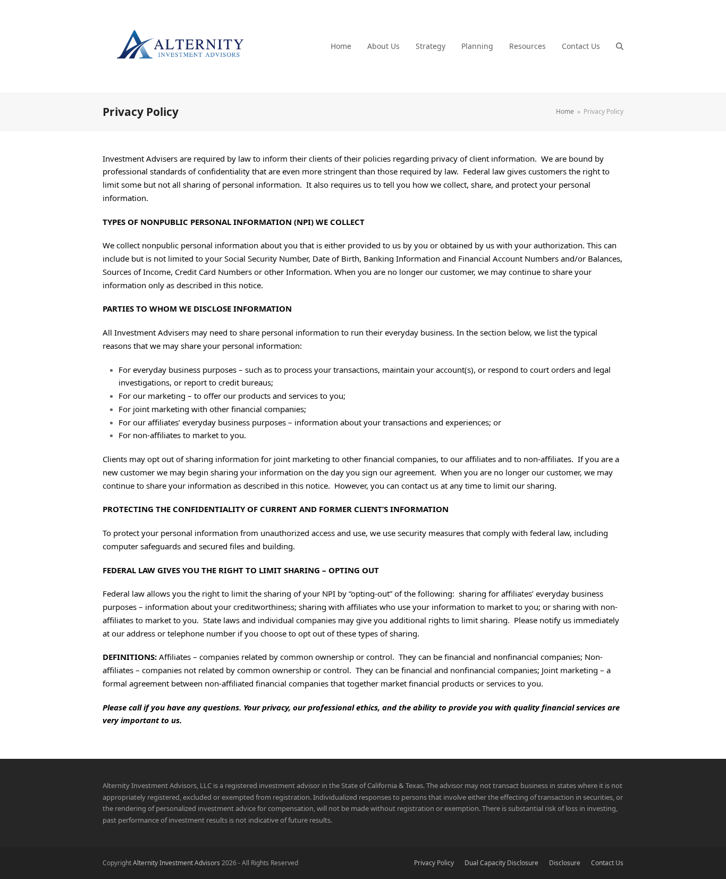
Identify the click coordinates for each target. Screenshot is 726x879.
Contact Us (607, 862)
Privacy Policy (434, 862)
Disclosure (564, 862)
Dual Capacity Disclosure (501, 862)
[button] (619, 46)
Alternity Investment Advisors (176, 862)
